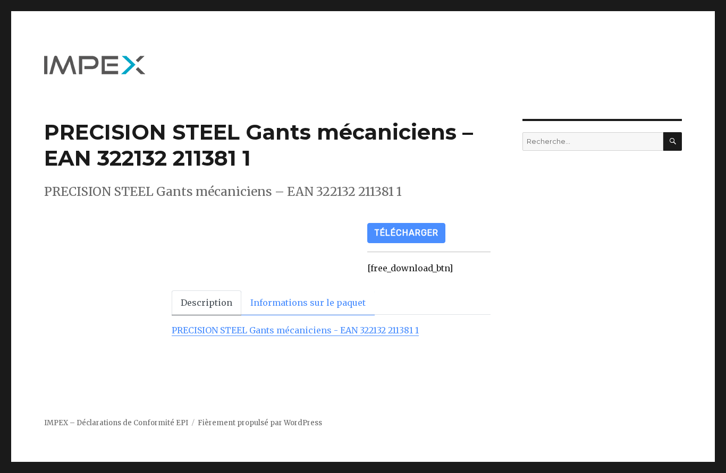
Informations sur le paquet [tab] (308, 302)
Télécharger (406, 233)
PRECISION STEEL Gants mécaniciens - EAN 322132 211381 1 (295, 330)
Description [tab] (206, 302)
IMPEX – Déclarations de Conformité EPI (116, 422)
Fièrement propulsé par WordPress (260, 422)
